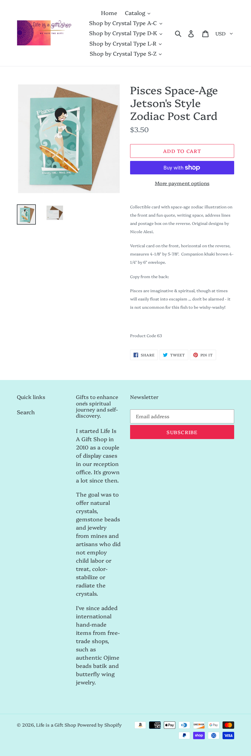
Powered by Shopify (99, 724)
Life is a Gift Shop (56, 724)
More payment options (182, 183)
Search (26, 412)
